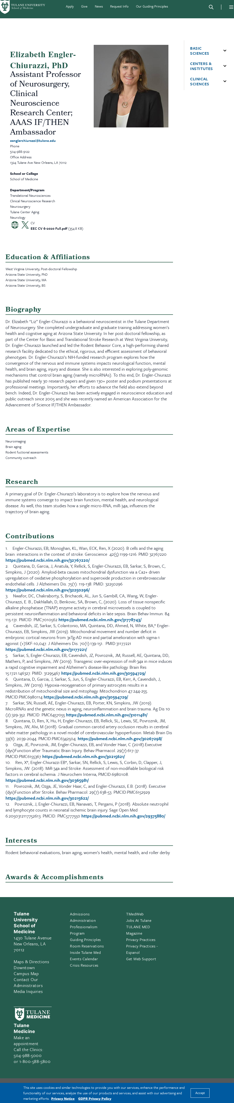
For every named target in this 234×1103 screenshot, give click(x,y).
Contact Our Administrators (28, 982)
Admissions (80, 914)
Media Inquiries (28, 991)
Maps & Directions (31, 961)
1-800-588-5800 (35, 1061)
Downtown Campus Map (26, 970)
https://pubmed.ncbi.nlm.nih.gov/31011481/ (106, 715)
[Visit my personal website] (15, 225)
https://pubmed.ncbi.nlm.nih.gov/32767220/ (47, 560)
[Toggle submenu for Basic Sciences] (225, 50)
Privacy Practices (140, 939)
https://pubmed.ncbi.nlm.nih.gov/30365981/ (47, 780)
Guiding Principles (85, 939)
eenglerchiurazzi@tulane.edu (33, 140)
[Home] (23, 7)
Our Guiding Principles (152, 6)
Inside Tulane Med (85, 952)
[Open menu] (231, 7)
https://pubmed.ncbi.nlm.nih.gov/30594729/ (103, 673)
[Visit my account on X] (25, 225)
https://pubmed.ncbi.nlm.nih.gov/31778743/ (99, 619)
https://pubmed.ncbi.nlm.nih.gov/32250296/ (47, 590)
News (99, 6)
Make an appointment (26, 1040)
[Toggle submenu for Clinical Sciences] (225, 81)
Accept (200, 1093)
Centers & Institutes (201, 66)
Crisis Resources (84, 965)
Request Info (119, 6)
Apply (70, 6)
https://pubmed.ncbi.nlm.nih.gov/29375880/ (123, 816)
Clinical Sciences (199, 81)
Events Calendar (84, 959)
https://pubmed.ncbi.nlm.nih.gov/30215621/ (83, 756)
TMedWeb (135, 914)
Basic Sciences (199, 51)
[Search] (211, 7)
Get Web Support (141, 959)
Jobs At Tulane (139, 920)
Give (84, 6)
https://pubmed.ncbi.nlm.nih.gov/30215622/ (47, 798)
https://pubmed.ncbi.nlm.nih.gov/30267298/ (120, 738)
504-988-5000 (28, 1055)
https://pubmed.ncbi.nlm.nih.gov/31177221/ (46, 649)
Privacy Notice (62, 1098)
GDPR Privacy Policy (94, 1098)
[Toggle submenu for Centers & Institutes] (225, 66)
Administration (83, 920)
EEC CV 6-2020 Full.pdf (49, 228)
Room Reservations (87, 946)
